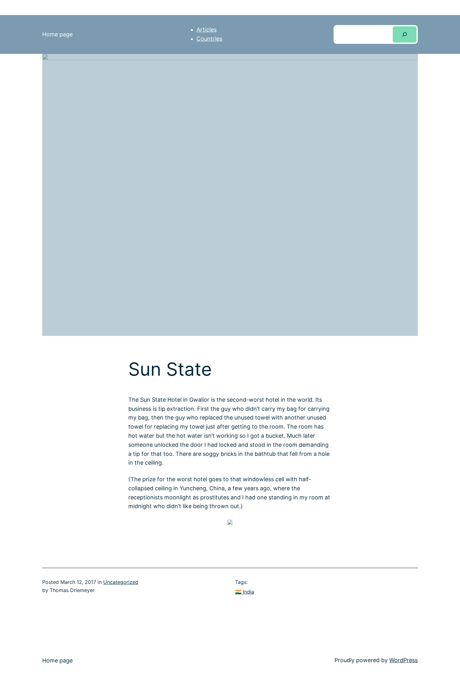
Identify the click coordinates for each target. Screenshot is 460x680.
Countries (209, 38)
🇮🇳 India (244, 592)
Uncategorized (120, 582)
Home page (57, 34)
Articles (207, 29)
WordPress (403, 660)
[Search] (405, 34)
